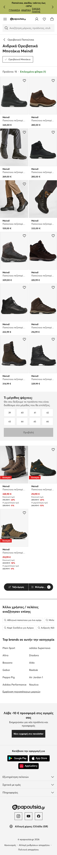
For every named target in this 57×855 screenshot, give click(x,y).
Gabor (6, 670)
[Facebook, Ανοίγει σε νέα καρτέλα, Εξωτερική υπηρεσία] (38, 816)
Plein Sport (9, 648)
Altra (5, 655)
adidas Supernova (39, 648)
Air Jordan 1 (36, 677)
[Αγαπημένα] (44, 19)
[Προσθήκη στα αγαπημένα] (24, 80)
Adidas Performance (14, 684)
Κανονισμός (10, 845)
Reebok (33, 670)
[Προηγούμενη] (4, 7)
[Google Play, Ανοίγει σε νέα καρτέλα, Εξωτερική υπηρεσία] (17, 758)
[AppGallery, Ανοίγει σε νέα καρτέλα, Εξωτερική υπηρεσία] (28, 766)
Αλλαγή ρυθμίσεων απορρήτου (34, 845)
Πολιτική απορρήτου (28, 849)
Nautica (33, 684)
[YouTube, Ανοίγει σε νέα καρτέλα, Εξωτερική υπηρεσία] (28, 816)
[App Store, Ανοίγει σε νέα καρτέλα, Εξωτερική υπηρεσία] (39, 758)
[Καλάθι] (52, 19)
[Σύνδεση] (37, 19)
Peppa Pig (9, 677)
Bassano (7, 662)
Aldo (32, 662)
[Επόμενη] (52, 7)
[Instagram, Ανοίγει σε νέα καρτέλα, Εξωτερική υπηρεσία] (18, 816)
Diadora (34, 655)
